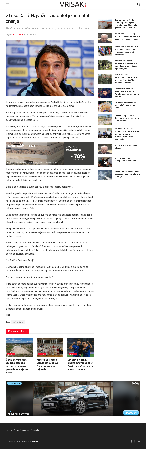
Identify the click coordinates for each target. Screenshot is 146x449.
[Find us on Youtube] (139, 441)
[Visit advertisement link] (50, 153)
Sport (11, 354)
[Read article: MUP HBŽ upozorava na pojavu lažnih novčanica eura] (105, 106)
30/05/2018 (31, 34)
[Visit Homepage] (73, 4)
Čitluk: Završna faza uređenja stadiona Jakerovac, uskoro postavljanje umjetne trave (17, 366)
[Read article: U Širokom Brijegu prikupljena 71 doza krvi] (105, 162)
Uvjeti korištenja (12, 430)
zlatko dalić (18, 322)
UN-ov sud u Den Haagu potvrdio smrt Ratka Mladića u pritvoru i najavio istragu (127, 36)
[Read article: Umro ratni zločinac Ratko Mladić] (105, 149)
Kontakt (36, 430)
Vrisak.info (18, 34)
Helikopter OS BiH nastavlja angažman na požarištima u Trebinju (127, 174)
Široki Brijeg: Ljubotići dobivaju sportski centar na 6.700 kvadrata (127, 118)
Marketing (26, 430)
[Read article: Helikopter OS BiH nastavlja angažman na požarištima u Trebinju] (105, 175)
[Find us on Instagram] (135, 441)
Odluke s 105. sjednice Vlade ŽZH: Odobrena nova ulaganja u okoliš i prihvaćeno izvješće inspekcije (127, 134)
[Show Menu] (7, 4)
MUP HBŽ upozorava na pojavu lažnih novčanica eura (126, 105)
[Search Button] (138, 4)
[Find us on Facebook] (131, 441)
